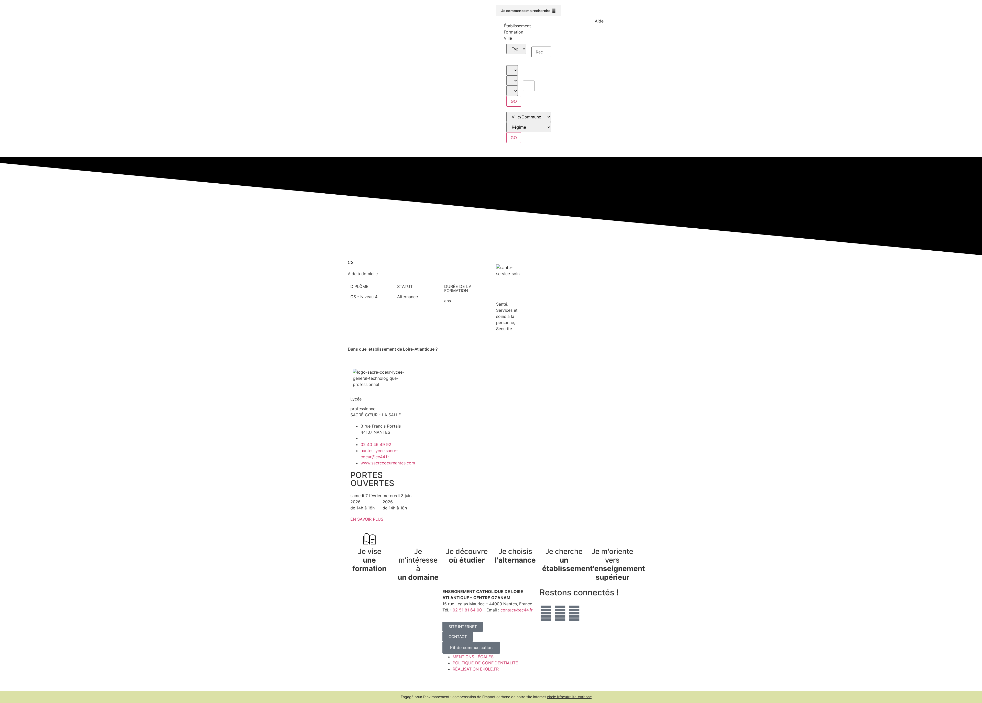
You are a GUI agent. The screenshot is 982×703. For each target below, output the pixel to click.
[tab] (529, 26)
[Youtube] (574, 613)
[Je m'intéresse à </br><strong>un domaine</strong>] (418, 538)
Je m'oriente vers (618, 564)
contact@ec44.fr (516, 609)
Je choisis (515, 555)
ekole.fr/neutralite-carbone (569, 697)
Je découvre (467, 555)
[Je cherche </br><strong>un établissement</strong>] (563, 538)
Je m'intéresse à (418, 564)
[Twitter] (546, 613)
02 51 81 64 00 (467, 609)
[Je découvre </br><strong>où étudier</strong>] (466, 538)
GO (514, 101)
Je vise (369, 560)
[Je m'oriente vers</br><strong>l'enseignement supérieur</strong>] (612, 538)
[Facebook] (560, 613)
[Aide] (599, 11)
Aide (599, 21)
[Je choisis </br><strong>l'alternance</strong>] (515, 538)
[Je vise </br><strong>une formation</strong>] (369, 538)
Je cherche (567, 560)
